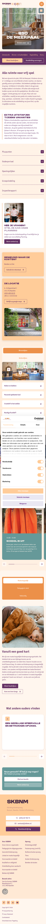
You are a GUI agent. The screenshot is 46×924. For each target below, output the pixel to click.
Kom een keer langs (11, 691)
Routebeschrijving (24, 829)
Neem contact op (12, 241)
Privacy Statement (7, 914)
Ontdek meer (21, 43)
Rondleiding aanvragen (34, 60)
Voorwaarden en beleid (9, 859)
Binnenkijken (23, 350)
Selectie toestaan (23, 497)
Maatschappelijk (23, 581)
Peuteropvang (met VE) (32, 848)
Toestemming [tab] (8, 425)
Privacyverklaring (7, 911)
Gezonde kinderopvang (9, 852)
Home (6, 13)
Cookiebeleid (6, 917)
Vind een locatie (23, 779)
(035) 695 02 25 (9, 293)
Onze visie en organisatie (10, 845)
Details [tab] (23, 425)
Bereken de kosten (31, 863)
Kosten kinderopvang (32, 859)
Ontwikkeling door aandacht (11, 866)
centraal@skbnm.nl (24, 823)
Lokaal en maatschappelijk (10, 855)
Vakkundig (23, 596)
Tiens (27, 855)
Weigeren (23, 503)
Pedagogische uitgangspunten (12, 848)
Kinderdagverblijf (31, 845)
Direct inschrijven (12, 60)
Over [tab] (38, 425)
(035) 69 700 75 (24, 818)
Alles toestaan (23, 491)
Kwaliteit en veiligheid (9, 863)
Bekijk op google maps (14, 301)
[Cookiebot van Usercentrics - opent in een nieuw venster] (34, 418)
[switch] (40, 468)
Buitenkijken (23, 358)
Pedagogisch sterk (23, 588)
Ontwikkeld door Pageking (10, 921)
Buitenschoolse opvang (17, 13)
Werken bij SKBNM (8, 873)
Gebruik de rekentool (13, 270)
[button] (4, 564)
